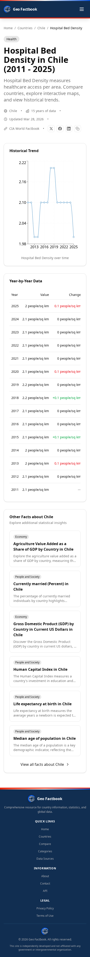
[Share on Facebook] (60, 128)
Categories (45, 851)
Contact (45, 883)
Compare (45, 844)
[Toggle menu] (81, 9)
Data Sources (45, 859)
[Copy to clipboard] (77, 128)
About (45, 876)
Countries (45, 836)
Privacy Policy (45, 908)
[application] (45, 206)
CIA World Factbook (24, 128)
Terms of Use (45, 916)
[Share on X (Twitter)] (51, 128)
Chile (13, 111)
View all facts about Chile (42, 764)
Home (45, 829)
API (45, 891)
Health (11, 39)
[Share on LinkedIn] (68, 128)
